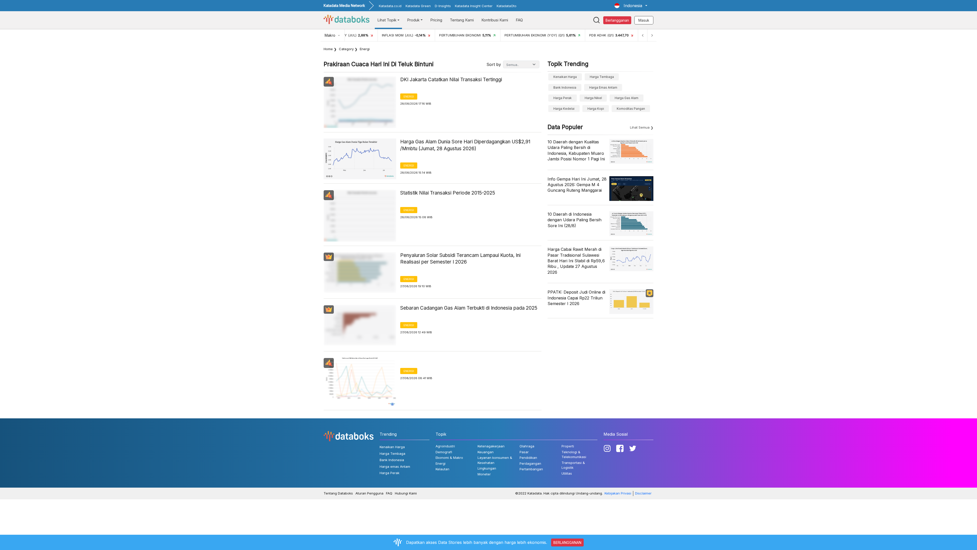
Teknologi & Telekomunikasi (574, 454)
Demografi (444, 452)
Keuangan (486, 452)
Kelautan (442, 469)
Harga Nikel (593, 98)
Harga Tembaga (602, 77)
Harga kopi (595, 109)
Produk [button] (413, 20)
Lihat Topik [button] (386, 20)
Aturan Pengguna (369, 493)
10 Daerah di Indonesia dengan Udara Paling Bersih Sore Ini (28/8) (574, 220)
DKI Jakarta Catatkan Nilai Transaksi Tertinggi (451, 79)
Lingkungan (487, 468)
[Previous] (642, 35)
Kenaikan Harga (565, 77)
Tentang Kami (462, 20)
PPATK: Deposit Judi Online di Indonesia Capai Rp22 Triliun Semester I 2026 (576, 298)
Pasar (524, 452)
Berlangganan (617, 20)
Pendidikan (528, 458)
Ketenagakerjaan (491, 446)
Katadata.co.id (390, 6)
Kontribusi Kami (494, 20)
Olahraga (527, 446)
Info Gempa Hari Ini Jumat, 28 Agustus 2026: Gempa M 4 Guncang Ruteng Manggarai (577, 184)
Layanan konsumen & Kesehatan (495, 460)
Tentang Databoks (338, 493)
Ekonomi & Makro (449, 458)
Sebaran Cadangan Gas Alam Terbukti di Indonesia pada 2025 (468, 308)
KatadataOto (506, 6)
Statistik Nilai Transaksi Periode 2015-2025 (447, 193)
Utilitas (567, 473)
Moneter (484, 474)
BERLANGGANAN (567, 542)
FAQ (519, 20)
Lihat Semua (640, 127)
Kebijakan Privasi (618, 493)
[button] (630, 5)
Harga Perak (562, 98)
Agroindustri (445, 446)
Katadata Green (418, 6)
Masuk (643, 20)
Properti (568, 446)
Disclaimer (643, 493)
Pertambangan (531, 469)
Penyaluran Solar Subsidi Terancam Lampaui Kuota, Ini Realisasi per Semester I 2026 (460, 258)
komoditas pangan (631, 109)
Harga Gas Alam (626, 98)
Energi (409, 96)
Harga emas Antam (603, 87)
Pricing (436, 20)
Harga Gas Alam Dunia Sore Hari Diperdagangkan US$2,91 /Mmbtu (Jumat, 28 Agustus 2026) (465, 145)
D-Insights (443, 6)
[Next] (651, 35)
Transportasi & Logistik (573, 465)
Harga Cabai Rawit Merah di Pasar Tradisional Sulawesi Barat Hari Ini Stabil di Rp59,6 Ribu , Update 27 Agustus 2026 (576, 261)
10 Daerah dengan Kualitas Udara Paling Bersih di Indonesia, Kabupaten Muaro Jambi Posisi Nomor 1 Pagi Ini (576, 150)
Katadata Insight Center (474, 6)
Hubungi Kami (406, 493)
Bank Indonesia (564, 87)
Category (346, 49)
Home (328, 49)
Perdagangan (530, 463)
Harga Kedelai (563, 109)
